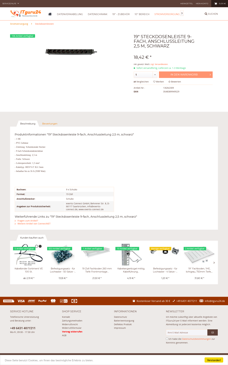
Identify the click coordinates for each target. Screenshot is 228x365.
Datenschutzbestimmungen (196, 338)
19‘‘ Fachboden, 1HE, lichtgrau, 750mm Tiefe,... (199, 270)
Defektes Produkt (123, 324)
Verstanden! (214, 360)
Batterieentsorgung (124, 320)
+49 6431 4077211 (23, 328)
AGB (64, 335)
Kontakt (66, 316)
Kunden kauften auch (32, 237)
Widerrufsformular (72, 327)
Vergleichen (142, 81)
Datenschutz (120, 316)
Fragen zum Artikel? (27, 220)
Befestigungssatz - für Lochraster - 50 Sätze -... (63, 270)
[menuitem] (186, 3)
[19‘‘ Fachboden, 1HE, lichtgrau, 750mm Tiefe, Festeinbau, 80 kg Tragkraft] (199, 254)
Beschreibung (27, 123)
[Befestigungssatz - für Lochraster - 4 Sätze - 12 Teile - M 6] (165, 254)
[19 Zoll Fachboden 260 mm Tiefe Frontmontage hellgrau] (96, 254)
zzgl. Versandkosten (159, 64)
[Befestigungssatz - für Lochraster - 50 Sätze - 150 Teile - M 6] (62, 254)
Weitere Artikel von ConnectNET (34, 223)
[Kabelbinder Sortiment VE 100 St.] (28, 254)
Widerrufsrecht (70, 324)
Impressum (120, 327)
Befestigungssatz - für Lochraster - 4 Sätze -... (165, 270)
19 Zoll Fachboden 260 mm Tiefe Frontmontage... (97, 270)
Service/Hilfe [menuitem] (9, 3)
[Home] (50, 15)
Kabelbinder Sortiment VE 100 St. (29, 270)
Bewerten (175, 81)
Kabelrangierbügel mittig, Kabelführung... (131, 270)
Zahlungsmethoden (72, 320)
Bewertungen (49, 123)
